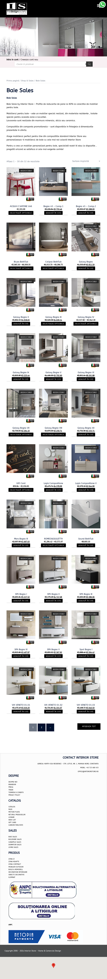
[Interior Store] (17, 8)
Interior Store (74, 140)
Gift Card (12, 822)
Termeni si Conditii (15, 792)
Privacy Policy (14, 795)
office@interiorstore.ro (88, 771)
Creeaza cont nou (29, 59)
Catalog (11, 807)
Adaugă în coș (53, 213)
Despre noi (12, 782)
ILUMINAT (11, 877)
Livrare (11, 817)
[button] (53, 965)
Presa (10, 787)
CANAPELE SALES (14, 842)
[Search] (89, 64)
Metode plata (14, 812)
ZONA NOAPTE (13, 861)
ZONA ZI (11, 859)
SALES (15, 847)
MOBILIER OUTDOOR (15, 867)
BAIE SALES (12, 837)
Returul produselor (16, 815)
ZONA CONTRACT (14, 864)
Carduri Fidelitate (15, 825)
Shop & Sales (27, 81)
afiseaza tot (89, 726)
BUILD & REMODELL (15, 869)
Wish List (12, 820)
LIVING (10, 847)
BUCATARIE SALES (15, 839)
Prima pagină (13, 81)
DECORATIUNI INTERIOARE (17, 872)
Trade (10, 790)
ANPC (10, 925)
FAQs (10, 809)
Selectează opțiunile (21, 213)
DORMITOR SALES (14, 845)
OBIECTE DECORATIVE (16, 875)
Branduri (12, 784)
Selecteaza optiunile (53, 324)
